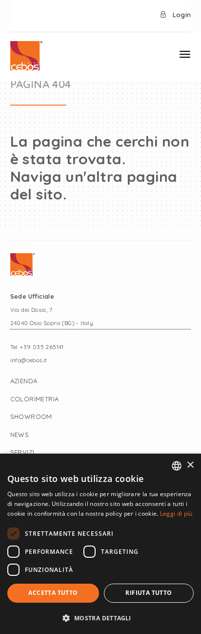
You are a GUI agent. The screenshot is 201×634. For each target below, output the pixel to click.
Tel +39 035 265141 (37, 346)
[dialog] (100, 544)
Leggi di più (176, 513)
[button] (100, 618)
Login (181, 15)
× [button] (190, 465)
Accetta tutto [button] (53, 593)
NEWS (19, 434)
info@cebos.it (28, 360)
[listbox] (176, 466)
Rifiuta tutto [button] (148, 593)
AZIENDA (24, 381)
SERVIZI (22, 452)
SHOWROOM (31, 416)
